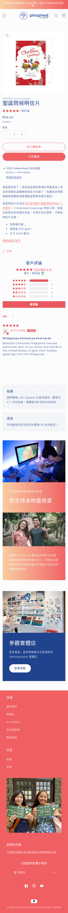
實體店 (10, 714)
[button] (4, 15)
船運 (9, 759)
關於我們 (12, 706)
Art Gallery (13, 722)
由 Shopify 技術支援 (51, 907)
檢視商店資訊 (14, 177)
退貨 (17, 241)
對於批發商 (13, 729)
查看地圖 (20, 668)
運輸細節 (8, 241)
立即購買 (34, 157)
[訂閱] (54, 873)
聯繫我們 (12, 737)
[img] (11, 325)
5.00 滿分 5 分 (43, 270)
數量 (5, 127)
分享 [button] (9, 251)
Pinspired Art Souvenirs (28, 907)
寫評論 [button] (34, 304)
